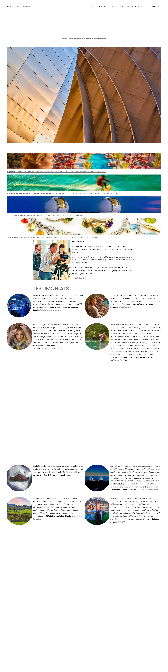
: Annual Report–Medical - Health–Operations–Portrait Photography (54, 215)
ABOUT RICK (136, 7)
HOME (92, 7)
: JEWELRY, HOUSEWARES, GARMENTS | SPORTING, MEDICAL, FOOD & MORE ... (52, 237)
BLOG (146, 7)
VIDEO (111, 7)
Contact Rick (156, 7)
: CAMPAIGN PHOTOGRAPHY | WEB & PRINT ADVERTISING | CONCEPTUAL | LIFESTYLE (62, 193)
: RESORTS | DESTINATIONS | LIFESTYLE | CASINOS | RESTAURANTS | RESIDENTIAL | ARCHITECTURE (56, 171)
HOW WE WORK (123, 7)
